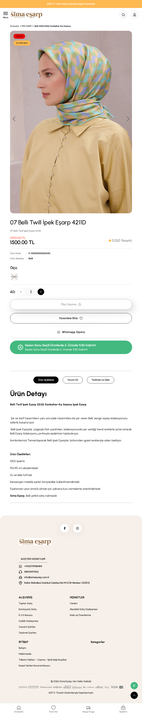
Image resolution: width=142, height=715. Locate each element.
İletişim (22, 648)
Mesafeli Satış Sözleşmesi (83, 609)
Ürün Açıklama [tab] (46, 379)
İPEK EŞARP (27, 26)
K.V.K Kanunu (25, 615)
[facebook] (64, 528)
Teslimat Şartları (27, 632)
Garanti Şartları (27, 626)
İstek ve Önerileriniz (80, 615)
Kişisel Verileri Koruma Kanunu (34, 665)
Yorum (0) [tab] (72, 379)
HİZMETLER (77, 597)
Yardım (73, 603)
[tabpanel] (71, 444)
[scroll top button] (134, 695)
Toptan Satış (25, 603)
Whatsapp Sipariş (73, 332)
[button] (128, 118)
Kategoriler (98, 642)
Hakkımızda (25, 653)
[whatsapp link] (134, 685)
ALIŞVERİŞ (25, 597)
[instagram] (77, 528)
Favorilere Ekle (68, 318)
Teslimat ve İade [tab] (101, 379)
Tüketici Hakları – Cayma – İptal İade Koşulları (43, 659)
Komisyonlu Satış (28, 609)
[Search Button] (123, 14)
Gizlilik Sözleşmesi (28, 621)
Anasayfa (14, 26)
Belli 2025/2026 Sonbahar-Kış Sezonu (52, 26)
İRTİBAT (23, 642)
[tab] (120, 240)
